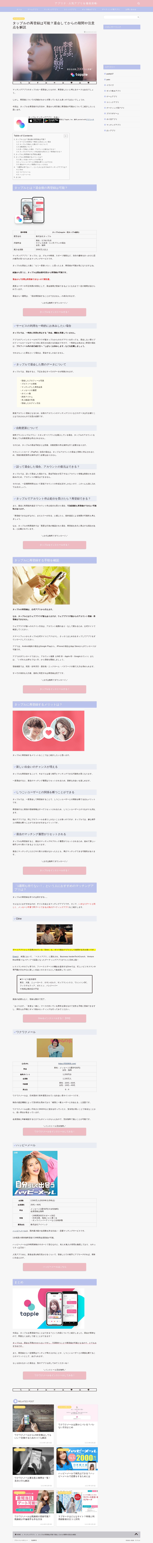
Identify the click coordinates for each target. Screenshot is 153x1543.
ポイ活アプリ (112, 119)
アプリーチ (90, 119)
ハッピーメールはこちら (54, 1267)
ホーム (19, 9)
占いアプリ (111, 130)
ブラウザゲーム (113, 113)
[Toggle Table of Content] (64, 136)
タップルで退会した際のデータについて (34, 144)
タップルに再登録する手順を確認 (28, 154)
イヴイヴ (110, 85)
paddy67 (110, 74)
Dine (21, 169)
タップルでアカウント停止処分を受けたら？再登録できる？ (41, 152)
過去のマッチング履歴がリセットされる (34, 164)
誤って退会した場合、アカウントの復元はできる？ (38, 149)
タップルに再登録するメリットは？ (29, 157)
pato (108, 79)
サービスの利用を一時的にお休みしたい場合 (35, 142)
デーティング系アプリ (111, 9)
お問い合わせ (131, 9)
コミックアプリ (70, 9)
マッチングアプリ (51, 9)
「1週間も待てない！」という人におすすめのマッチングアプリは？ (41, 167)
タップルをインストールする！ (55, 312)
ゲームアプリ (33, 9)
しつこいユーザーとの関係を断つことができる (36, 162)
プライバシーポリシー (21, 1540)
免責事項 (34, 1540)
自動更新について (26, 147)
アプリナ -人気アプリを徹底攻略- (76, 3)
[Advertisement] (121, 45)
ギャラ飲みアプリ (89, 9)
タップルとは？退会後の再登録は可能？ (31, 139)
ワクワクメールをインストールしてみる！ (54, 1131)
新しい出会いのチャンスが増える (31, 159)
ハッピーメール (25, 174)
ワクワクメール (25, 172)
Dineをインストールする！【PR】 (54, 1018)
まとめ (18, 177)
